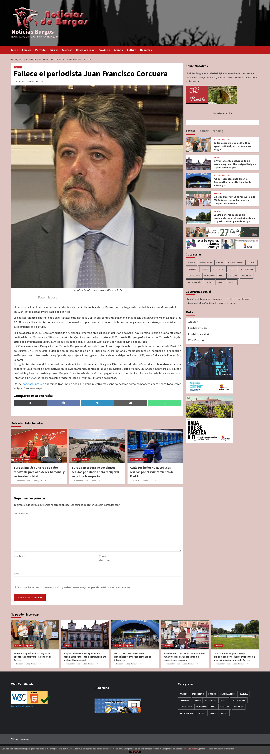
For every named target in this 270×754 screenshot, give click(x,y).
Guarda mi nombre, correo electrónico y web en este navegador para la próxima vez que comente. (73, 587)
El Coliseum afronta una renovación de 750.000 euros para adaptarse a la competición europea (234, 200)
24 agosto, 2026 (31, 664)
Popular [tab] (203, 131)
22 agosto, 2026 (188, 664)
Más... (221, 276)
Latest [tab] (190, 131)
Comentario (21, 513)
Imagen (25, 738)
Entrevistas (219, 269)
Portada (40, 50)
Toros (221, 282)
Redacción (20, 81)
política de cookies (190, 749)
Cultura (131, 50)
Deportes (146, 50)
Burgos (54, 50)
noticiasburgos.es (33, 384)
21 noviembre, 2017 (36, 81)
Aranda (118, 50)
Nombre (19, 556)
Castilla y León (85, 50)
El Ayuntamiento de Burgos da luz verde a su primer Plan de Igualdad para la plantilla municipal (235, 164)
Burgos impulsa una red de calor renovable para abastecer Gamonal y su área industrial (39, 472)
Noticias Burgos (32, 31)
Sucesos (67, 50)
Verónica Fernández (23, 481)
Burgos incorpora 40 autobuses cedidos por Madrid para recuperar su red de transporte (95, 472)
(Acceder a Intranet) (22, 705)
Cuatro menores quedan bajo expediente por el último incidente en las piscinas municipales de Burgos (234, 218)
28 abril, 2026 (37, 481)
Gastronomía (246, 269)
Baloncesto (206, 263)
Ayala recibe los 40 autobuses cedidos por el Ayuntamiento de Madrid (152, 472)
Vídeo (14, 738)
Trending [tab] (217, 131)
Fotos (232, 269)
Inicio (14, 50)
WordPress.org (196, 340)
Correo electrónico (106, 558)
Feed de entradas (197, 327)
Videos (232, 282)
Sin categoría (194, 282)
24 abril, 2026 (95, 481)
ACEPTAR (135, 752)
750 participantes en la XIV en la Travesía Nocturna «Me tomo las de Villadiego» (232, 182)
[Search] (257, 49)
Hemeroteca (194, 276)
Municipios (209, 276)
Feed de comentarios (199, 334)
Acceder (193, 321)
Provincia (104, 50)
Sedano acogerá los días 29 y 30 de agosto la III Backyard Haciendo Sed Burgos (233, 146)
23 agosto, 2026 (131, 664)
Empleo (26, 50)
